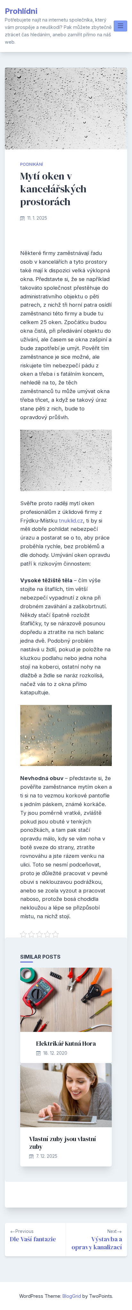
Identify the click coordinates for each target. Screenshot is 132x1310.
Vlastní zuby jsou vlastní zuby (62, 1143)
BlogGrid (71, 1296)
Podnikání (31, 164)
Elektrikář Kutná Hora (66, 1043)
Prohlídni (21, 11)
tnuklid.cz (71, 520)
